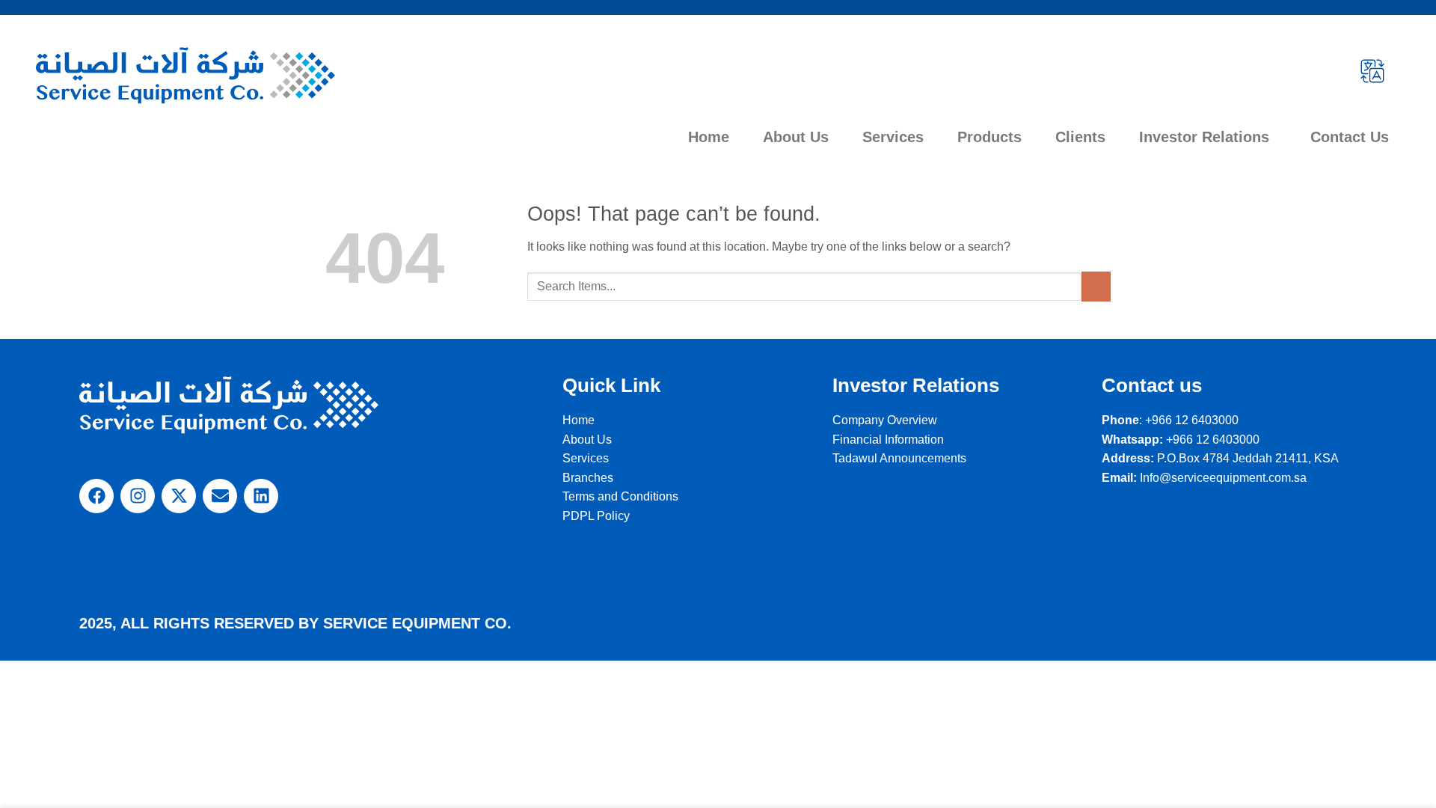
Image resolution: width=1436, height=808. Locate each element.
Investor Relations (1204, 137)
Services (893, 137)
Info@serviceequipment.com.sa (1223, 477)
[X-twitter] (179, 496)
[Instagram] (137, 496)
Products (989, 137)
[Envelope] (220, 496)
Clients (1080, 137)
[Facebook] (96, 496)
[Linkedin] (261, 496)
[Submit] (1096, 286)
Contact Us (1349, 137)
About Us (796, 137)
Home (708, 137)
